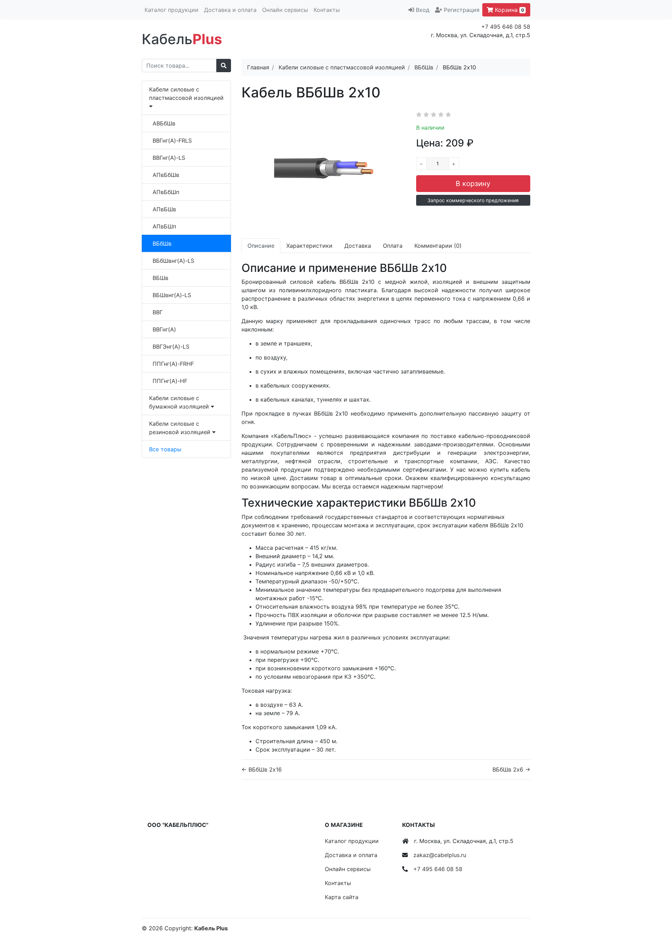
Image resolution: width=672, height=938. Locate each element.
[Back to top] (656, 904)
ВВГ (158, 312)
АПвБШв (164, 209)
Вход (422, 9)
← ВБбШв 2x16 (261, 769)
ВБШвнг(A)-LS (172, 295)
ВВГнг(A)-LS (169, 157)
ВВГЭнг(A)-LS (171, 346)
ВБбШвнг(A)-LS (173, 260)
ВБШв (160, 277)
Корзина (508, 9)
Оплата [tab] (392, 245)
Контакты (327, 9)
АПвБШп (164, 226)
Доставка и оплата (230, 9)
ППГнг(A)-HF (170, 380)
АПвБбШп (166, 192)
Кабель (182, 39)
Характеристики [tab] (309, 245)
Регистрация (461, 9)
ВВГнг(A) (164, 329)
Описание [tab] (260, 245)
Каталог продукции (171, 9)
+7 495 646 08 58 (505, 26)
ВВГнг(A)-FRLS (172, 140)
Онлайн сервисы (285, 9)
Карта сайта (341, 897)
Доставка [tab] (357, 245)
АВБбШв (164, 123)
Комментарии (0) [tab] (438, 245)
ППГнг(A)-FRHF (173, 363)
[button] (473, 200)
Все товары (165, 449)
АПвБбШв (166, 174)
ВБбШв (162, 243)
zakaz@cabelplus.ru (439, 854)
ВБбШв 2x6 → (511, 769)
